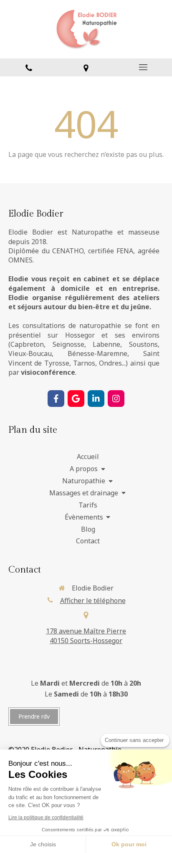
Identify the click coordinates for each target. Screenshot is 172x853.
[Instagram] (116, 398)
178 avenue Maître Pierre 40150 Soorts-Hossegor (86, 635)
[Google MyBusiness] (76, 398)
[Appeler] (28, 67)
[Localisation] (85, 67)
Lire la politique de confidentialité (45, 817)
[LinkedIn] (96, 398)
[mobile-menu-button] (143, 67)
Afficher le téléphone (93, 600)
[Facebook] (56, 398)
